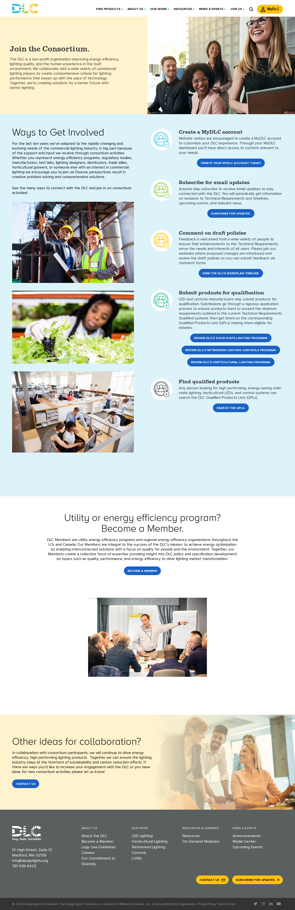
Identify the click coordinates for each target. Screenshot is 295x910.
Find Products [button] (108, 9)
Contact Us (25, 783)
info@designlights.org (30, 861)
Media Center (244, 842)
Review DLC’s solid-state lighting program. (231, 338)
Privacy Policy (207, 904)
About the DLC (94, 836)
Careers (88, 853)
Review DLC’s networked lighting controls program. (230, 350)
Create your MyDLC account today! (231, 163)
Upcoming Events (248, 847)
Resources (191, 836)
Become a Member (142, 570)
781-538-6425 (24, 866)
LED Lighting (142, 836)
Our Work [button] (158, 9)
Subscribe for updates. (231, 213)
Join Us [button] (236, 9)
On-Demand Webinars (200, 842)
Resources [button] (183, 9)
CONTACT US (209, 880)
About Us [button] (135, 9)
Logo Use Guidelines (98, 847)
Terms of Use (226, 904)
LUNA (137, 858)
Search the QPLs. (231, 408)
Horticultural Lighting (149, 842)
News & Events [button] (211, 9)
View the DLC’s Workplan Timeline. (230, 273)
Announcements (247, 836)
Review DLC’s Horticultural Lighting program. (231, 362)
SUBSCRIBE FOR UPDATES (255, 880)
